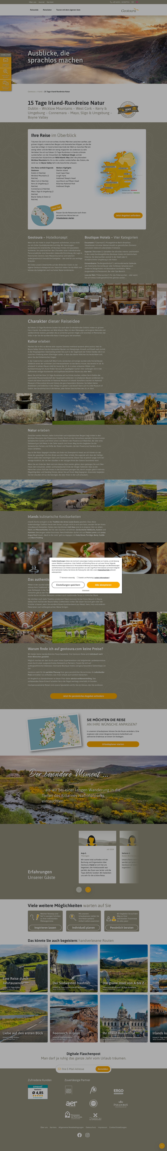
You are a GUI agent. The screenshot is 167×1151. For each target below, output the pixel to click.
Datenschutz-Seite (104, 570)
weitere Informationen (102, 578)
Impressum (85, 590)
